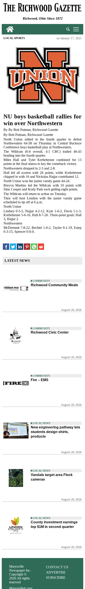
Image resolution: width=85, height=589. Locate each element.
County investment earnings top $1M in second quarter (54, 524)
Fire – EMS (39, 380)
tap (75, 29)
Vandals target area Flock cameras (52, 477)
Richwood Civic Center (50, 332)
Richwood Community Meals (54, 285)
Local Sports (14, 38)
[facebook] (6, 246)
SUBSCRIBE (55, 577)
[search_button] (68, 29)
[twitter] (13, 246)
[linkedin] (20, 246)
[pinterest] (27, 246)
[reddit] (41, 246)
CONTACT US (57, 567)
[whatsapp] (34, 246)
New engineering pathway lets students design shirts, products (55, 431)
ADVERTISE (56, 572)
